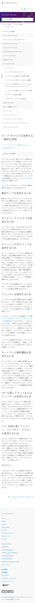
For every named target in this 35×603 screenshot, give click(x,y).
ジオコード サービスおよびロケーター (14, 39)
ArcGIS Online (6, 544)
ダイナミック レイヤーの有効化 (16, 99)
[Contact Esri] (12, 591)
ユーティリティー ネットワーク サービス (15, 123)
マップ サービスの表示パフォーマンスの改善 (18, 90)
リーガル (16, 599)
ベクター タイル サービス (10, 127)
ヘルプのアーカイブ (8, 148)
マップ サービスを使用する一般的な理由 (17, 76)
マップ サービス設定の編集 (13, 94)
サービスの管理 (6, 24)
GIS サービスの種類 (8, 31)
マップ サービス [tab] (9, 64)
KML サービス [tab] (8, 60)
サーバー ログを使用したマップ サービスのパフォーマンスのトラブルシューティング (18, 85)
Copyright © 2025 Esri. (8, 597)
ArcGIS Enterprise (10, 3)
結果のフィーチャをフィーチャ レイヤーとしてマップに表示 (17, 318)
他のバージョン (23, 145)
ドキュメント (6, 536)
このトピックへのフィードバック (21, 497)
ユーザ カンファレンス (9, 578)
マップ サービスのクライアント (14, 72)
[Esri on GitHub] (9, 591)
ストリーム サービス (9, 115)
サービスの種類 (18, 24)
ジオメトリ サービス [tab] (10, 48)
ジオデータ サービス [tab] (10, 43)
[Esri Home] (5, 585)
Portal (3, 521)
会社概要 (4, 569)
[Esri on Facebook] (6, 591)
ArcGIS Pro (5, 547)
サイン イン (29, 9)
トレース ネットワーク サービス (12, 119)
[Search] (21, 9)
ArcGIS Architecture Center (10, 562)
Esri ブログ (5, 575)
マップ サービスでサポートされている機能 (18, 80)
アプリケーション (7, 533)
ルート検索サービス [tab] (10, 107)
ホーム (4, 518)
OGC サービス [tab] (9, 103)
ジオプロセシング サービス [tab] (13, 52)
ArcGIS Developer (7, 556)
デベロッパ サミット (8, 581)
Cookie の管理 (9, 599)
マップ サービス (8, 27)
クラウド (4, 530)
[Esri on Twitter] (3, 591)
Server (4, 524)
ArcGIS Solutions (7, 559)
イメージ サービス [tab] (10, 56)
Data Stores (5, 527)
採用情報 (4, 572)
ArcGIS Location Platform (10, 553)
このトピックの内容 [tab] (9, 153)
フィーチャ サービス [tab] (10, 35)
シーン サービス (7, 111)
